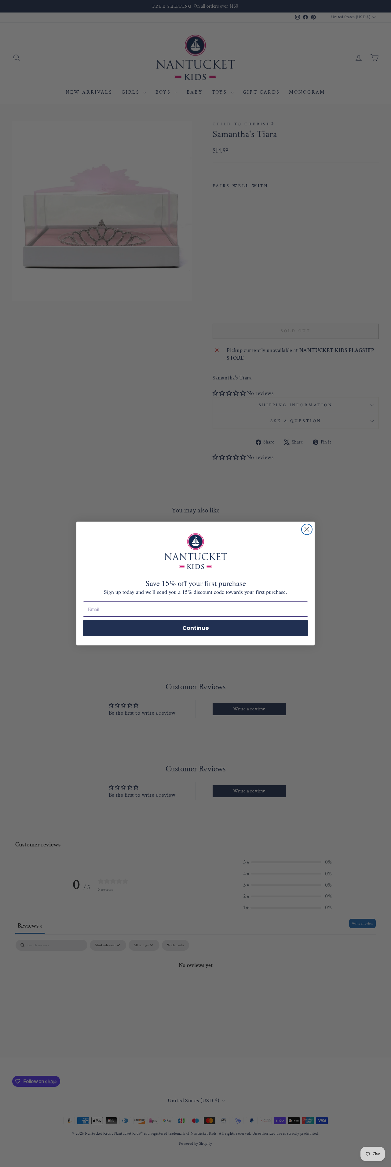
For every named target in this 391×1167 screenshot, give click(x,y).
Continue (195, 628)
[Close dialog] (306, 529)
